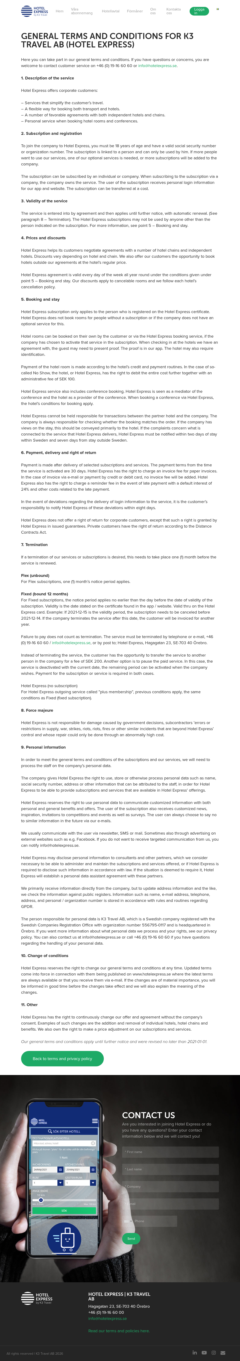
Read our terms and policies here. (119, 1330)
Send (131, 1239)
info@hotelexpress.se (157, 65)
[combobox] (127, 1221)
